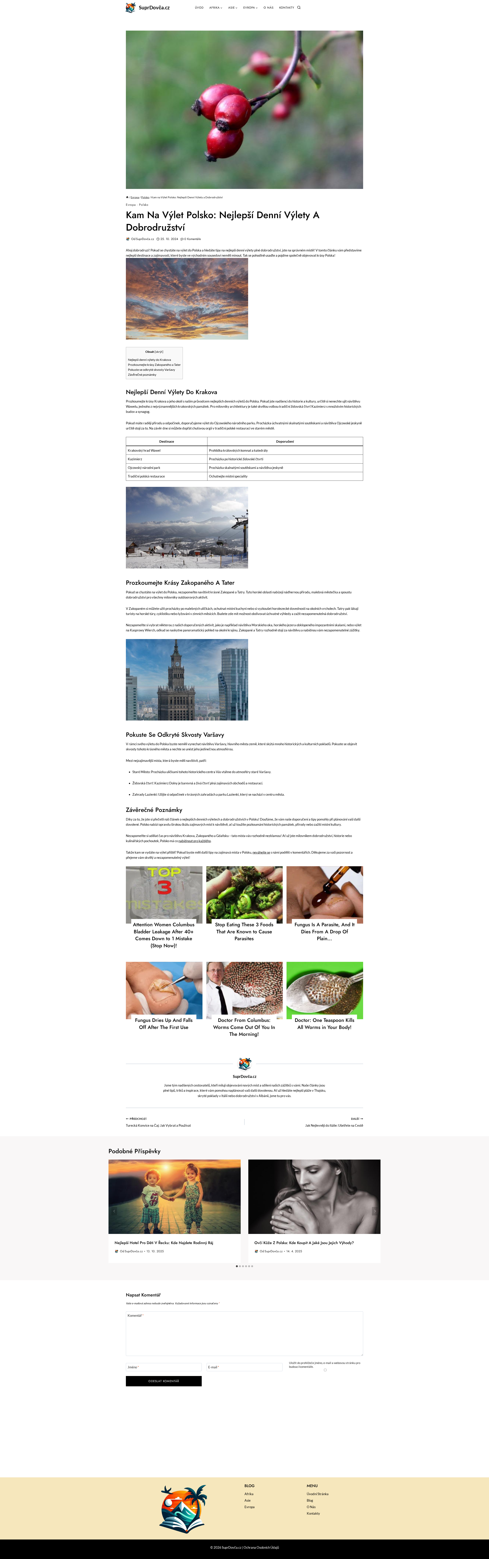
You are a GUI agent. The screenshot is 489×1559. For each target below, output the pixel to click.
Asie (247, 1500)
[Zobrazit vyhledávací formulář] (299, 8)
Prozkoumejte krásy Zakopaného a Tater (154, 364)
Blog (310, 1500)
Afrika (248, 1494)
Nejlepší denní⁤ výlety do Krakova (149, 359)
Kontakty (286, 8)
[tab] (237, 1266)
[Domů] (127, 197)
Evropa (131, 204)
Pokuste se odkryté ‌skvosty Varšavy (151, 369)
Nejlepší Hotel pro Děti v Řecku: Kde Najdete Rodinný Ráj (164, 1243)
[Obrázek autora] (128, 239)
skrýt (159, 351)
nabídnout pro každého (194, 841)
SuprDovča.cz (145, 239)
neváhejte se (261, 852)
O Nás (269, 8)
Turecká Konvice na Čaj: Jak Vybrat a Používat (158, 1122)
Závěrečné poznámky (142, 374)
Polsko (143, 204)
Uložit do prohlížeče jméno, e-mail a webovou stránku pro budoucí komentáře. (324, 1364)
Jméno (133, 1367)
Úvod (199, 8)
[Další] (375, 1211)
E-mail (213, 1367)
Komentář (136, 1315)
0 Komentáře (192, 239)
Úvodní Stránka (318, 1494)
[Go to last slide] (114, 1211)
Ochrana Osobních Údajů (261, 1547)
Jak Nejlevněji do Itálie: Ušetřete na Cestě (334, 1122)
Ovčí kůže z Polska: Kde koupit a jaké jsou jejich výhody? (304, 1243)
